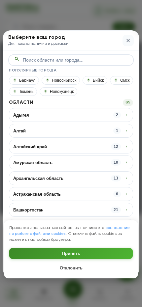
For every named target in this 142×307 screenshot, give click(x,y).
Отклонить (71, 267)
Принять (71, 253)
